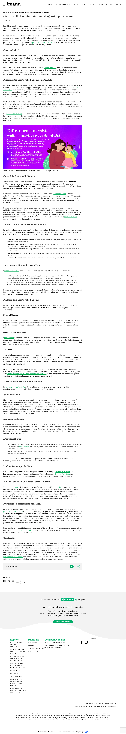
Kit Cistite (14, 673)
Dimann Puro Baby (62, 474)
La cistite (52, 4)
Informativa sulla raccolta (46, 732)
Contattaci (118, 4)
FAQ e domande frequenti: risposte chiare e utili (18, 690)
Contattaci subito (63, 621)
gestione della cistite (14, 114)
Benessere (32, 645)
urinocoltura (9, 338)
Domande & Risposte (36, 648)
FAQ (102, 4)
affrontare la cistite (62, 472)
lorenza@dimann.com (109, 703)
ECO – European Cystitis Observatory (16, 644)
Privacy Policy (112, 706)
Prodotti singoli (16, 670)
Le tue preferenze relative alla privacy (70, 732)
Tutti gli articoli (34, 642)
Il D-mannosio (64, 4)
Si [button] (72, 566)
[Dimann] (17, 4)
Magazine (109, 4)
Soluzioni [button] (74, 4)
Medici (84, 4)
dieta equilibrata (24, 447)
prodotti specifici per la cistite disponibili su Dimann (26, 374)
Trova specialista (17, 676)
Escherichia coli (50, 68)
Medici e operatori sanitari (54, 642)
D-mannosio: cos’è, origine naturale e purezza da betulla (17, 658)
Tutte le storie (34, 651)
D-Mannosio (56, 487)
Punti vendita (95, 4)
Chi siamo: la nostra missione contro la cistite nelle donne (18, 665)
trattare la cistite (70, 217)
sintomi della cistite (11, 271)
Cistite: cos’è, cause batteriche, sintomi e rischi (18, 651)
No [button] (78, 566)
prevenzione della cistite (42, 42)
